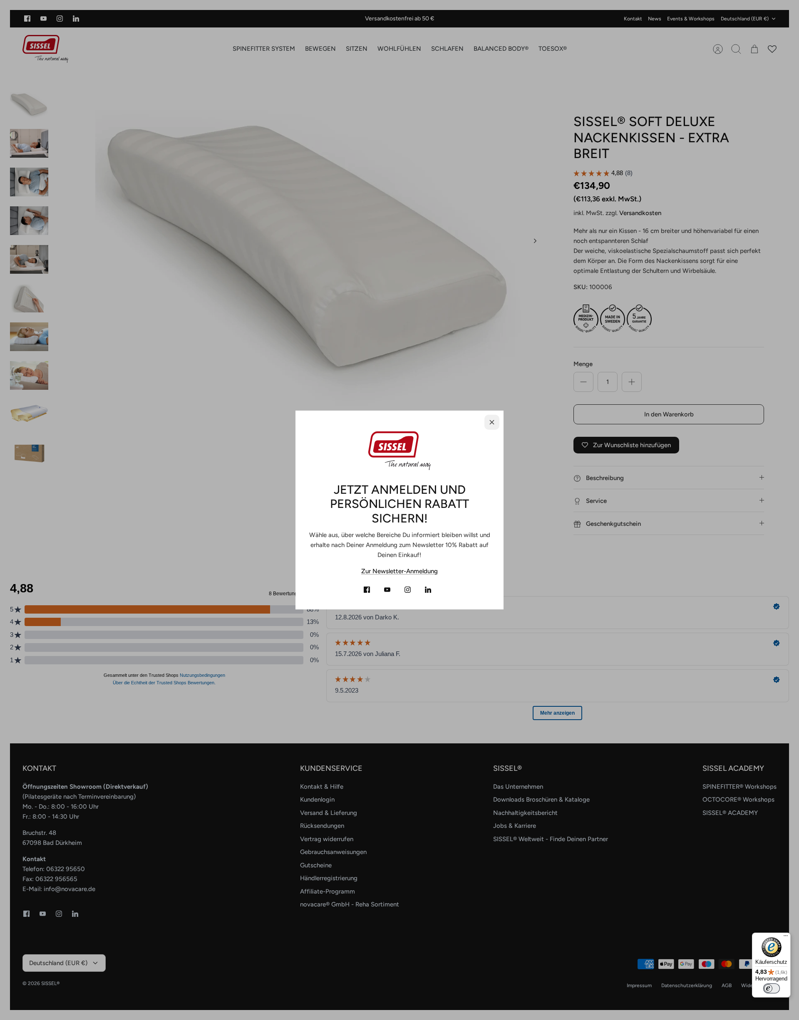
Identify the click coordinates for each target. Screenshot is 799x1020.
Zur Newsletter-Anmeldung (399, 571)
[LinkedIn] (428, 589)
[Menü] (786, 938)
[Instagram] (408, 589)
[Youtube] (387, 589)
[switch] (771, 988)
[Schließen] (491, 422)
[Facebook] (367, 589)
